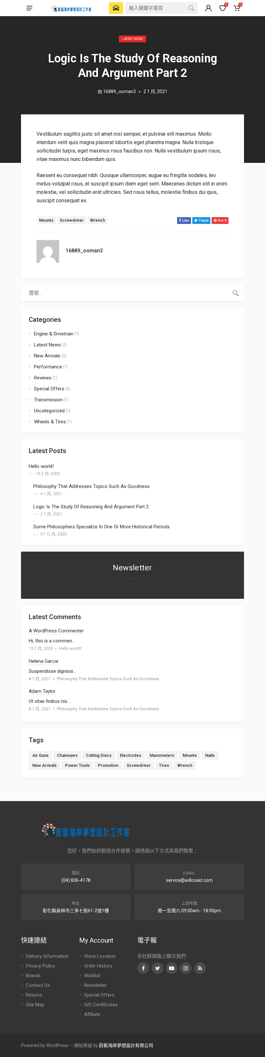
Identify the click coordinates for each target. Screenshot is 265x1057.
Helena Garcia (43, 661)
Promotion (108, 765)
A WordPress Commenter (56, 631)
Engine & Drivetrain (53, 334)
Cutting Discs (98, 755)
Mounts (46, 220)
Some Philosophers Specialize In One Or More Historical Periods (101, 527)
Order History (98, 966)
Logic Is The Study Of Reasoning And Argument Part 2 (91, 507)
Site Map (35, 1005)
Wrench (97, 220)
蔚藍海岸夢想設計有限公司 (126, 1045)
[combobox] (161, 8)
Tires (164, 765)
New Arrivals (47, 356)
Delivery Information (47, 956)
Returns (34, 995)
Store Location (100, 956)
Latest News (132, 39)
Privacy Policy (40, 966)
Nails (210, 755)
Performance (48, 367)
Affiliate (92, 1014)
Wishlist (92, 975)
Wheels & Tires (50, 422)
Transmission (48, 400)
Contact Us (38, 985)
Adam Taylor (42, 691)
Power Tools (77, 765)
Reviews (42, 378)
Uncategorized (49, 411)
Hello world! (41, 466)
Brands (33, 975)
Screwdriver (72, 220)
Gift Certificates (101, 1005)
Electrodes (130, 755)
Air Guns (40, 755)
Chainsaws (67, 755)
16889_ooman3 (119, 91)
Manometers (162, 755)
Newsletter (95, 985)
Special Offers (49, 389)
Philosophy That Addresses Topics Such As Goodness (91, 486)
